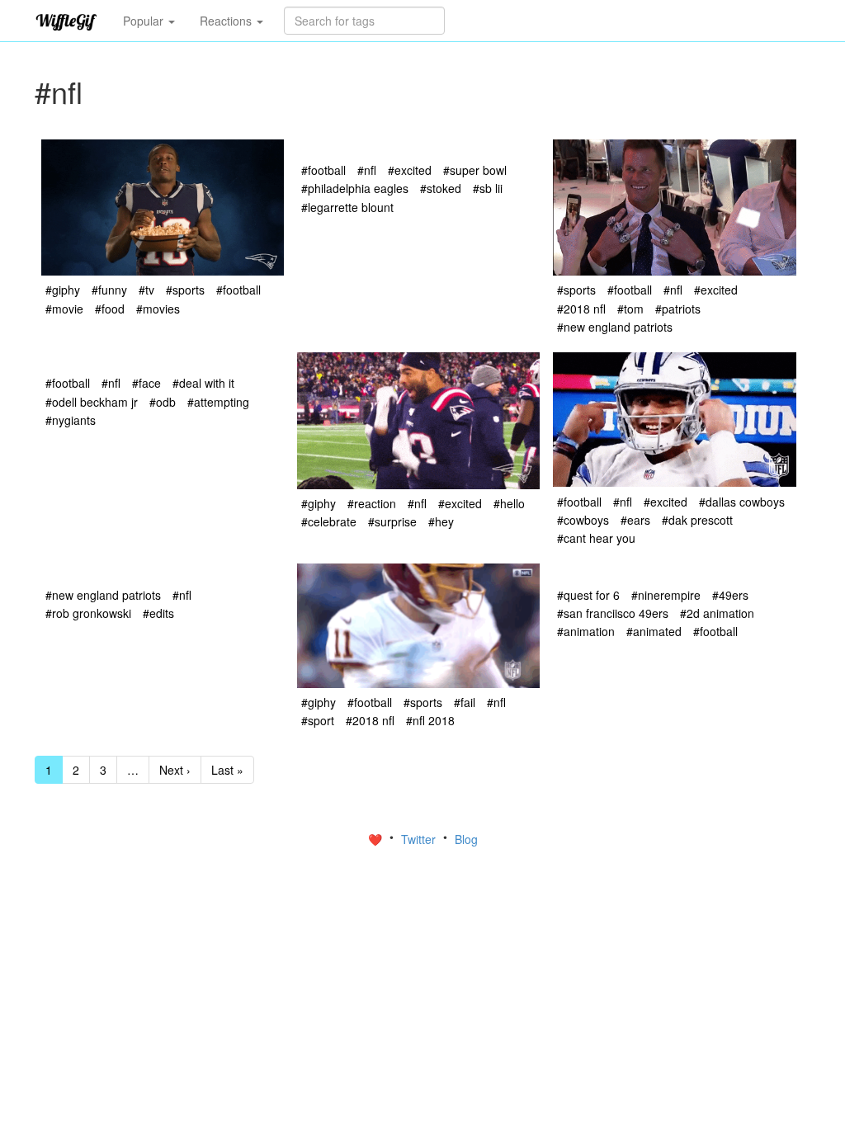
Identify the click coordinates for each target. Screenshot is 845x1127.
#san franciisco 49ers (612, 613)
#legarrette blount (347, 207)
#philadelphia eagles (354, 188)
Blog (466, 839)
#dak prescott (697, 520)
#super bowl (475, 170)
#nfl (366, 170)
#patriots (678, 308)
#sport (317, 720)
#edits (158, 613)
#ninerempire (666, 595)
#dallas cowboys (742, 501)
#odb (162, 402)
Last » (227, 770)
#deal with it (203, 383)
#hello (509, 503)
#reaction (371, 503)
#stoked (440, 188)
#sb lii (488, 188)
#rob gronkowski (88, 613)
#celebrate (328, 521)
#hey (441, 521)
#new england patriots (615, 326)
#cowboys (583, 520)
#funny (109, 289)
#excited (410, 170)
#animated (654, 631)
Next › (175, 770)
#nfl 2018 (430, 720)
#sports (185, 289)
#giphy (62, 289)
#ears (635, 520)
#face (146, 383)
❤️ (376, 839)
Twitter (420, 839)
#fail (464, 702)
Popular (145, 20)
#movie (64, 308)
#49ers (730, 595)
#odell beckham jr (91, 402)
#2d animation (717, 613)
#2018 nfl (581, 308)
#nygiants (70, 420)
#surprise (392, 521)
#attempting (218, 402)
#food (110, 308)
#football (238, 289)
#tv (146, 289)
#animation (586, 631)
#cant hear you (596, 538)
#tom (630, 308)
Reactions (227, 20)
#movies (158, 308)
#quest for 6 (588, 595)
